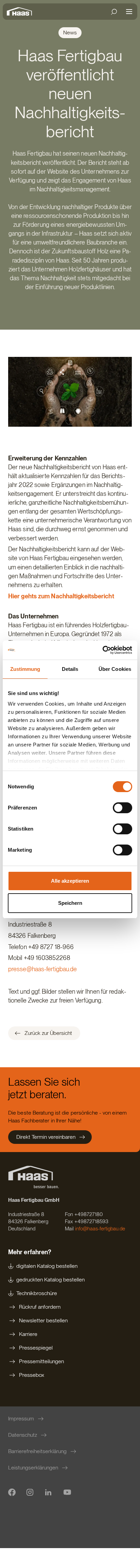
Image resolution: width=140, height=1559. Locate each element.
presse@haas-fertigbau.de (42, 969)
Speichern (70, 903)
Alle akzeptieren (70, 881)
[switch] (122, 807)
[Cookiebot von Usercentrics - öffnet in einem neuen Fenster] (102, 650)
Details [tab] (70, 669)
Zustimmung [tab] (25, 669)
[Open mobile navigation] (129, 11)
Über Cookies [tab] (115, 669)
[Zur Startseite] (21, 11)
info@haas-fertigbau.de (100, 1229)
